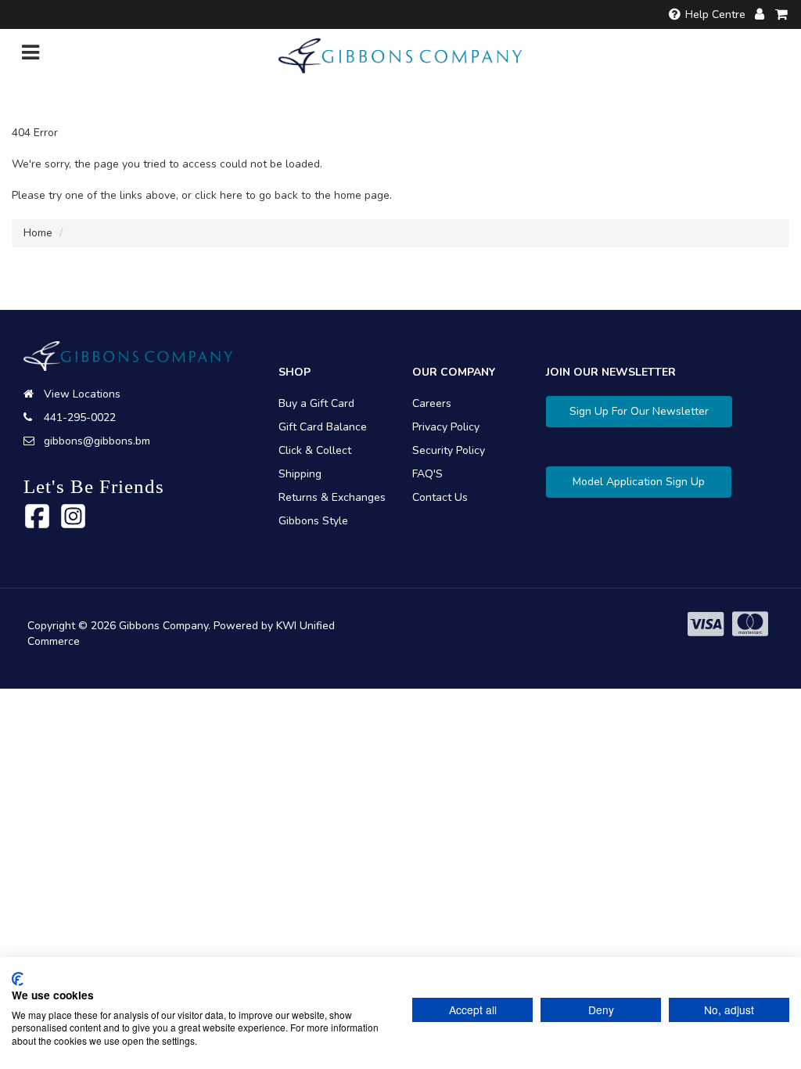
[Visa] (706, 625)
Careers (431, 403)
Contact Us (440, 497)
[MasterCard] (750, 625)
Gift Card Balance (322, 426)
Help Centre (715, 14)
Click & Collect (314, 450)
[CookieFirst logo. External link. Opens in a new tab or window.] (17, 979)
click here (218, 195)
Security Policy (448, 450)
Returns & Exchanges (332, 497)
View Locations (82, 394)
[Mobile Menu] (30, 56)
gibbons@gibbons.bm (97, 441)
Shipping (299, 473)
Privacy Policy (446, 426)
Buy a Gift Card (316, 403)
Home (37, 232)
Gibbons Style (313, 520)
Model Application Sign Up (638, 481)
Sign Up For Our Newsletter (639, 411)
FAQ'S (427, 473)
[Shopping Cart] (782, 14)
